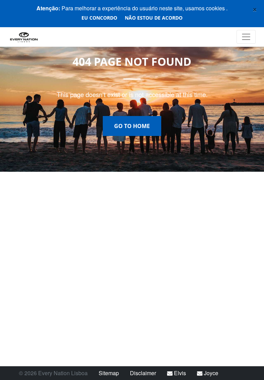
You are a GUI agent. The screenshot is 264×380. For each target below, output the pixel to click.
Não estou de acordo (154, 17)
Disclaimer (143, 373)
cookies (216, 8)
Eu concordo (99, 17)
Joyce (210, 373)
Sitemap (109, 373)
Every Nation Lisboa (46, 37)
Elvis (179, 373)
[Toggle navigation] (246, 37)
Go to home (132, 126)
